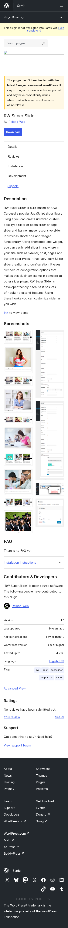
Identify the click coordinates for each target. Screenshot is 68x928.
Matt (9, 840)
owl (37, 670)
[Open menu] (62, 5)
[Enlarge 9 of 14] (27, 503)
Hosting (9, 782)
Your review (12, 717)
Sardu (17, 871)
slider (59, 677)
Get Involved (45, 801)
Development (17, 176)
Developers (11, 814)
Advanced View (15, 688)
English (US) (56, 661)
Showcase (43, 769)
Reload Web (17, 122)
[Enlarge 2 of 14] (27, 352)
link (6, 313)
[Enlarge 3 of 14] (27, 381)
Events (41, 808)
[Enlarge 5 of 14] (27, 421)
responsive (46, 677)
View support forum (17, 745)
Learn (8, 801)
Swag (41, 821)
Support (13, 186)
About (8, 769)
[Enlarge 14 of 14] (59, 504)
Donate (43, 814)
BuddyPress (14, 853)
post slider (57, 670)
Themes (41, 775)
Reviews (13, 156)
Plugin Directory (14, 17)
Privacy (9, 789)
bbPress (11, 847)
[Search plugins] (44, 43)
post (45, 670)
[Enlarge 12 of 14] (59, 406)
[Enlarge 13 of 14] (59, 488)
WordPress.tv (15, 821)
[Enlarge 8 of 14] (27, 474)
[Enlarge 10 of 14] (27, 515)
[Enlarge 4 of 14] (27, 394)
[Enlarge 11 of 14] (59, 335)
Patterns (42, 789)
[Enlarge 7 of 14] (27, 458)
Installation (15, 166)
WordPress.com (16, 833)
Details (12, 147)
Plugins (41, 782)
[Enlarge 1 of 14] (27, 335)
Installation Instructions (20, 562)
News (8, 775)
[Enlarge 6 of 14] (27, 432)
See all (59, 717)
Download (13, 132)
